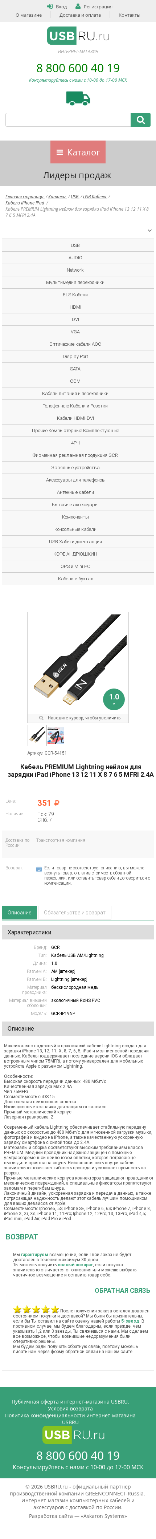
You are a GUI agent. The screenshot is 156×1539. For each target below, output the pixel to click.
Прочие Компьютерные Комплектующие (75, 430)
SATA (75, 368)
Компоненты (75, 517)
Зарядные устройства (75, 467)
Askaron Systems (103, 1515)
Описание (19, 912)
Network (75, 270)
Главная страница (25, 197)
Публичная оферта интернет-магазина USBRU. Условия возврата (70, 1405)
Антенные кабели (75, 492)
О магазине (29, 15)
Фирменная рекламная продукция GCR (75, 455)
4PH (75, 443)
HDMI (75, 307)
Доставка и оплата (80, 15)
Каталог (83, 152)
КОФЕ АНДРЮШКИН (75, 554)
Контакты (129, 15)
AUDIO (75, 257)
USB (75, 197)
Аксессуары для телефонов (75, 480)
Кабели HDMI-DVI (75, 418)
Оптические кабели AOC (75, 344)
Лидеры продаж (77, 175)
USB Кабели (95, 197)
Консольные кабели (75, 529)
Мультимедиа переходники (75, 282)
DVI (75, 319)
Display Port (75, 356)
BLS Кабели (75, 294)
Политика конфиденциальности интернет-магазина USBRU (70, 1419)
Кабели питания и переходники (75, 393)
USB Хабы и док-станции (75, 541)
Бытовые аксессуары (75, 504)
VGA (75, 331)
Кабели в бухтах (75, 578)
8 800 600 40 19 (78, 68)
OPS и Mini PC (75, 566)
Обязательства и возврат (75, 912)
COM (75, 381)
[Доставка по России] (78, 98)
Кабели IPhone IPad (25, 203)
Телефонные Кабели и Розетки (75, 406)
